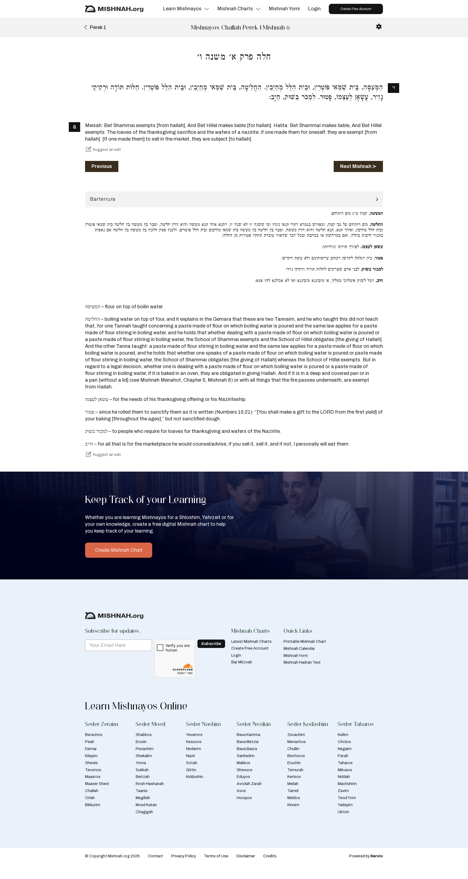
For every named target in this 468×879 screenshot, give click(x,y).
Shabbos (144, 734)
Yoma (141, 763)
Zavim (343, 791)
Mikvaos (345, 770)
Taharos (345, 763)
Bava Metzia (247, 741)
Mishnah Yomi (284, 8)
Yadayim (345, 805)
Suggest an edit (107, 149)
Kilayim (91, 756)
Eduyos (243, 776)
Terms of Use (216, 856)
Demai (90, 749)
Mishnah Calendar (299, 648)
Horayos (244, 798)
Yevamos (194, 734)
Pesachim (145, 749)
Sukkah (142, 770)
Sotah (191, 763)
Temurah (295, 770)
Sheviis (91, 763)
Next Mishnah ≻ (358, 166)
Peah (89, 741)
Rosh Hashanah (150, 783)
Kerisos (294, 776)
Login (314, 8)
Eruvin (141, 741)
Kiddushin (194, 776)
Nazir (190, 756)
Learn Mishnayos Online (136, 706)
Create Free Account (355, 9)
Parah (343, 756)
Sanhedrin (246, 756)
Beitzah (143, 776)
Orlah (90, 798)
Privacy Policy (183, 856)
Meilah (292, 783)
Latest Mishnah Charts (251, 641)
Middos (293, 798)
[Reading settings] (379, 26)
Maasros (92, 776)
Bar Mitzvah (241, 662)
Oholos (344, 741)
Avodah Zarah (249, 783)
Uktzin (343, 812)
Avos (241, 791)
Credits (270, 856)
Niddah (344, 776)
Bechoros (296, 756)
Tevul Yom (347, 798)
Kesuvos (194, 741)
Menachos (296, 741)
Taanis (142, 791)
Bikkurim (92, 805)
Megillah (143, 798)
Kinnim (293, 805)
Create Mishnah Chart (118, 550)
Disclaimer (245, 856)
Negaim (345, 749)
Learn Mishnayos (182, 8)
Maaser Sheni (97, 783)
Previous (102, 166)
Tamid (292, 791)
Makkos (243, 763)
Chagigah (144, 812)
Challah (91, 791)
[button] (234, 199)
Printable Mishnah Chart (305, 641)
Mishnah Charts (235, 8)
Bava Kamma (248, 734)
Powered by (366, 856)
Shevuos (244, 770)
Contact (155, 856)
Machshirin (347, 783)
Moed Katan (146, 805)
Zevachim (296, 734)
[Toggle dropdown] (206, 9)
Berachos (93, 734)
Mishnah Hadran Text (302, 662)
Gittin (191, 770)
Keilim (343, 734)
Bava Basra (247, 749)
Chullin (293, 749)
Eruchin (294, 763)
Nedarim (193, 749)
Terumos (93, 770)
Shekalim (144, 756)
